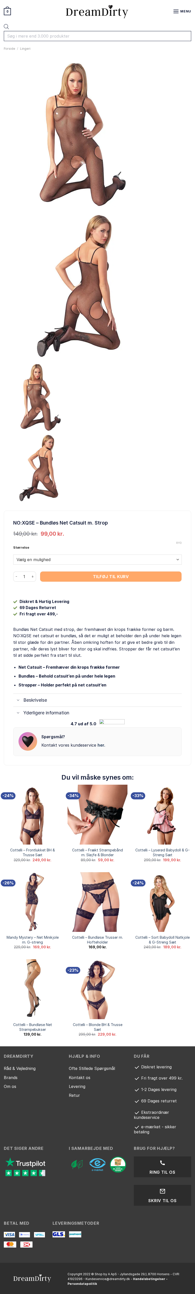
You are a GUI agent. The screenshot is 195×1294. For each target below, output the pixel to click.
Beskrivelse (35, 700)
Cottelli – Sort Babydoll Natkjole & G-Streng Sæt (162, 939)
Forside (9, 49)
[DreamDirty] (97, 12)
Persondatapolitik (82, 1284)
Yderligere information (46, 712)
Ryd (179, 543)
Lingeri (25, 49)
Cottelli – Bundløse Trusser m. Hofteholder (97, 939)
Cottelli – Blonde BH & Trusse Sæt (97, 1027)
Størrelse (21, 547)
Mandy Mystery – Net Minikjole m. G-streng (33, 939)
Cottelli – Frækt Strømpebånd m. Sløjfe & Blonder (97, 852)
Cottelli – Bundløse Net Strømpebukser (32, 1027)
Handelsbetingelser (149, 1279)
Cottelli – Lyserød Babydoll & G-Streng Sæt (162, 852)
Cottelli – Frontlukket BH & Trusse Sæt (32, 852)
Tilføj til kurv (111, 576)
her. (101, 745)
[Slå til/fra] (18, 700)
